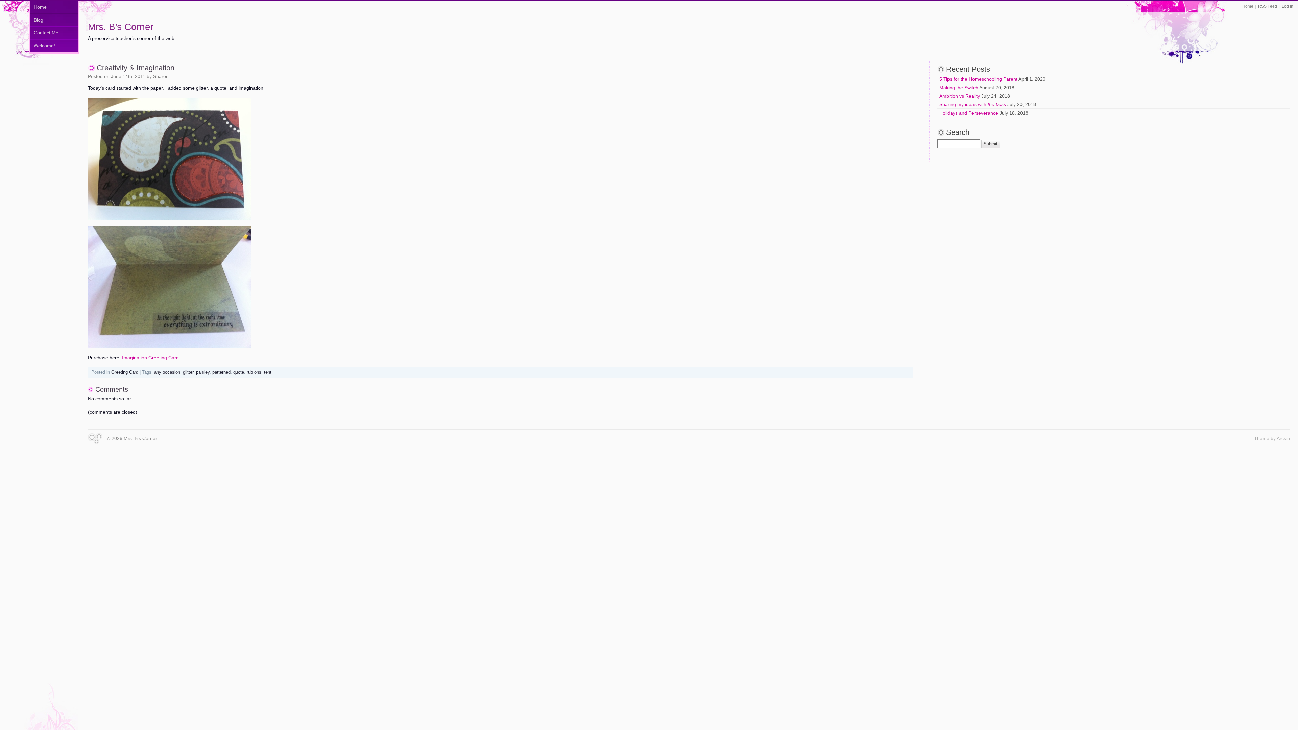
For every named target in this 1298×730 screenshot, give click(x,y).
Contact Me (46, 32)
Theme (1261, 438)
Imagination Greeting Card (150, 357)
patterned (221, 372)
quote (238, 372)
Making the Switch (958, 87)
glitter (188, 372)
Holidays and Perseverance (968, 113)
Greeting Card (124, 372)
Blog (38, 20)
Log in (1287, 6)
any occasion (167, 372)
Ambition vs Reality (959, 96)
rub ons (254, 372)
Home (1247, 6)
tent (267, 372)
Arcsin (1283, 438)
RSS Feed (1267, 6)
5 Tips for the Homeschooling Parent (978, 79)
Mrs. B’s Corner (120, 27)
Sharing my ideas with (972, 104)
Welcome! (44, 45)
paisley (203, 372)
